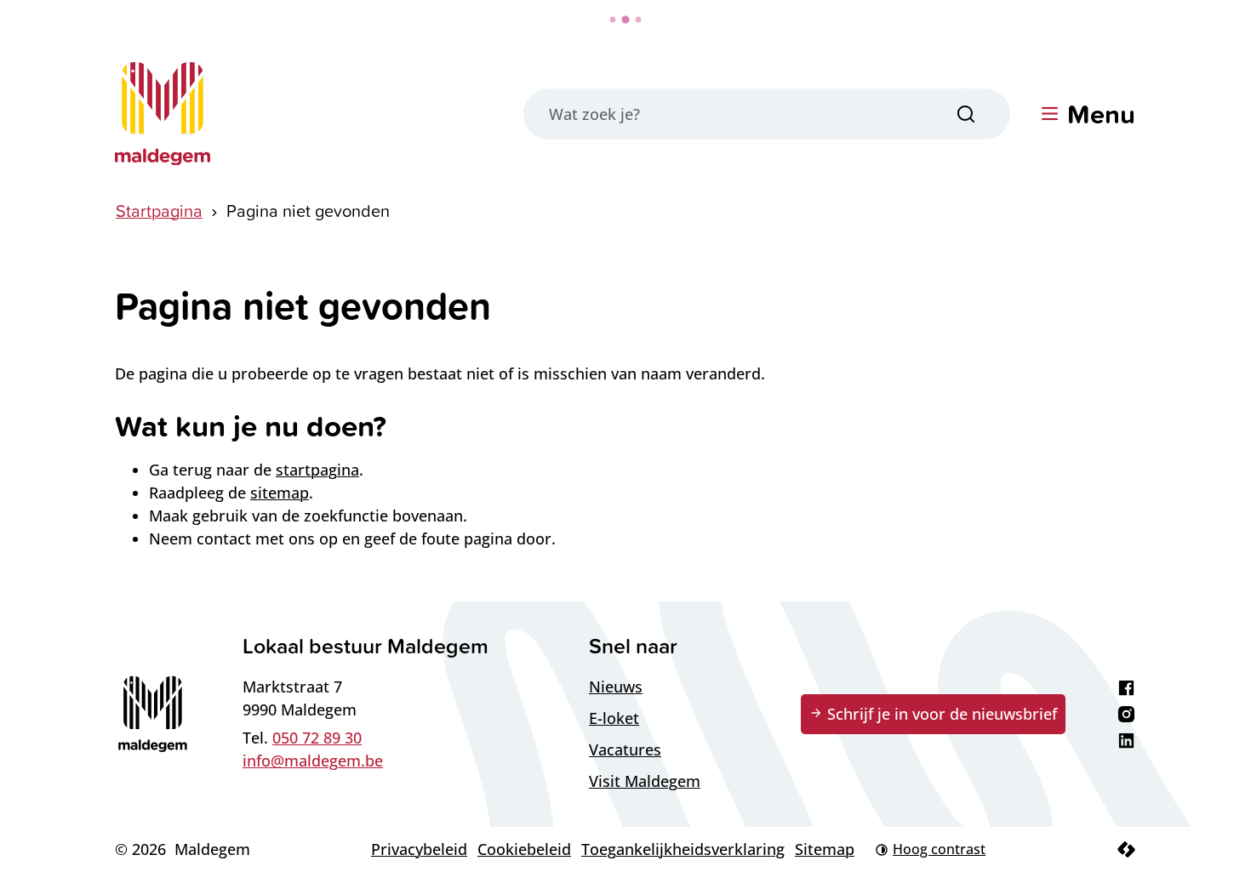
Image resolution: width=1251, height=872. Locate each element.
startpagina (317, 469)
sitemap (279, 492)
